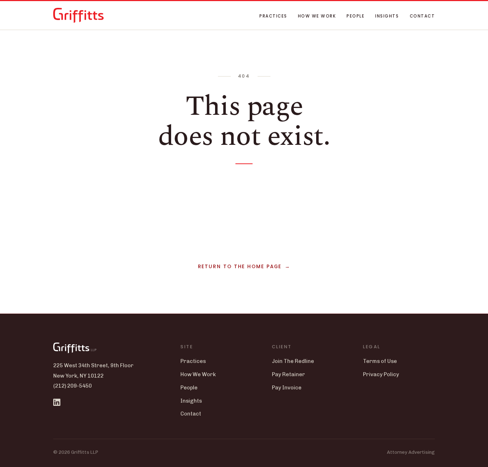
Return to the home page (240, 266)
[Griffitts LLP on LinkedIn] (56, 402)
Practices (273, 16)
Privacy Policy (381, 374)
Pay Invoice (287, 387)
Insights (387, 16)
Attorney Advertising (411, 452)
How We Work (317, 16)
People (355, 16)
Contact (422, 16)
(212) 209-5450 (72, 386)
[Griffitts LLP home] (78, 15)
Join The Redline (293, 361)
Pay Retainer (288, 374)
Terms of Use (380, 361)
